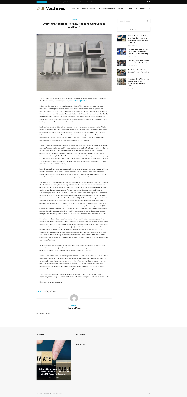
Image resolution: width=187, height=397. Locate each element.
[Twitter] (47, 291)
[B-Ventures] (51, 8)
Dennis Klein (74, 308)
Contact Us (79, 340)
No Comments (81, 31)
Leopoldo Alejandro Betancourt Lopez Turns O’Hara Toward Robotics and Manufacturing (73, 2)
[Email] (54, 291)
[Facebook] (44, 291)
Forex (142, 8)
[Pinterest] (50, 291)
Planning (122, 8)
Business (75, 8)
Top (149, 393)
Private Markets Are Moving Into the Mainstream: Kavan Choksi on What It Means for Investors (54, 371)
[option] (54, 360)
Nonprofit (133, 8)
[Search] (148, 8)
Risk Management (89, 8)
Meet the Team (80, 345)
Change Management (107, 8)
